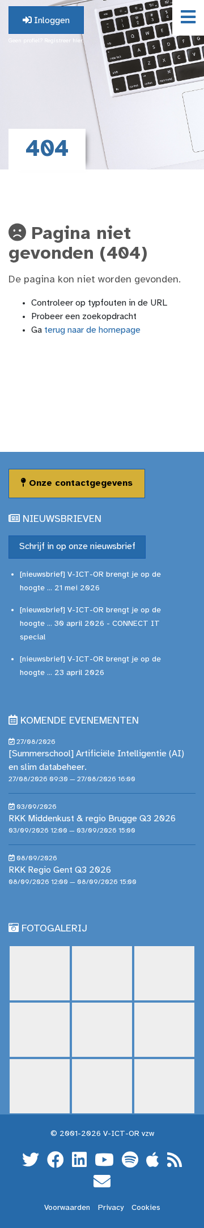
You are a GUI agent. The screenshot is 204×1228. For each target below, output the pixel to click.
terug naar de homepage (92, 330)
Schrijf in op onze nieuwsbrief (77, 546)
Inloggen (51, 20)
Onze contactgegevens (79, 483)
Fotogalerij (54, 929)
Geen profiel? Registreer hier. (46, 41)
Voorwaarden (67, 1208)
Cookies (145, 1208)
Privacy (111, 1208)
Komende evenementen (79, 721)
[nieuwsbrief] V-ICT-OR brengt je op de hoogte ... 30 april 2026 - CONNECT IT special (90, 624)
